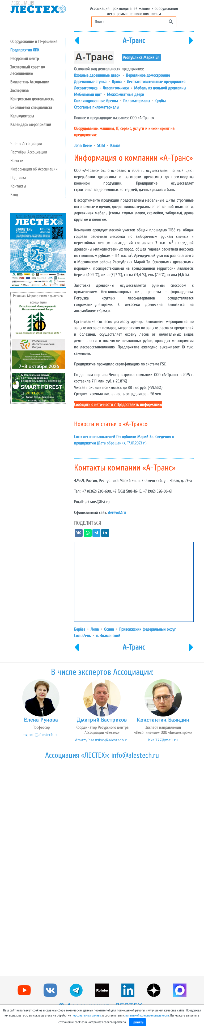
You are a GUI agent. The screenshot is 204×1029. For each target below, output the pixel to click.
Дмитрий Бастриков (102, 720)
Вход (14, 194)
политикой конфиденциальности (147, 1015)
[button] (38, 58)
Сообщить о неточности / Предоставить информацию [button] (118, 404)
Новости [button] (16, 160)
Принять (137, 1022)
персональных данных (86, 1015)
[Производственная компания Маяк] (76, 43)
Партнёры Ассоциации (28, 152)
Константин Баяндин (163, 720)
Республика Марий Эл (141, 57)
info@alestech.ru (135, 755)
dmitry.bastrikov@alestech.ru (102, 740)
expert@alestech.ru (40, 734)
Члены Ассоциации (26, 143)
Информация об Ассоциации (34, 169)
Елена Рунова (41, 720)
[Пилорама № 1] (191, 43)
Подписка (18, 177)
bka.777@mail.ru (163, 740)
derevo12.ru (117, 512)
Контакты (18, 186)
